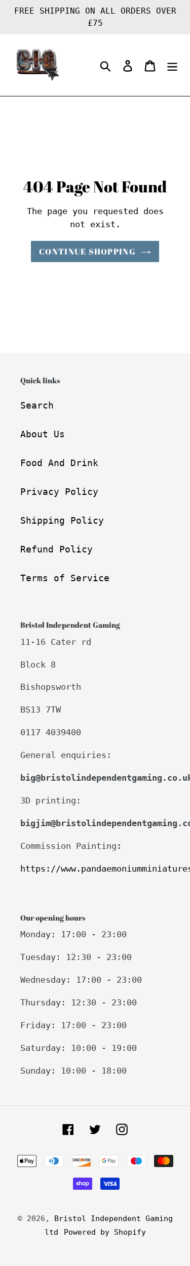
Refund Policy (56, 549)
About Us (42, 434)
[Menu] (172, 65)
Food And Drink (59, 463)
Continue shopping (87, 251)
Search (37, 405)
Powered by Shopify (105, 1232)
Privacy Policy (59, 491)
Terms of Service (64, 578)
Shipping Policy (62, 520)
